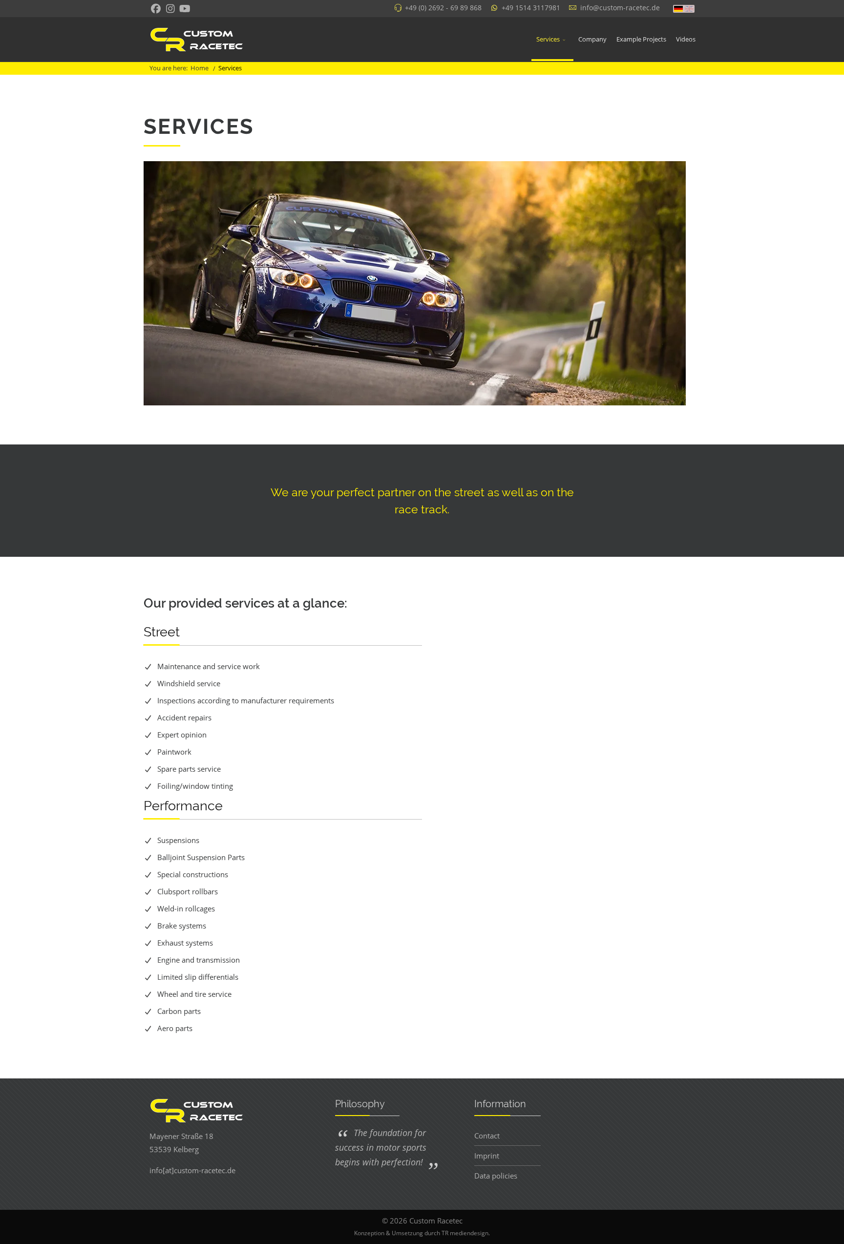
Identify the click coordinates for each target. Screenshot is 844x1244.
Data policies (495, 1176)
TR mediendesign (465, 1233)
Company (592, 39)
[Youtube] (185, 9)
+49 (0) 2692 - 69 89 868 (443, 7)
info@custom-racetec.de (620, 7)
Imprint (486, 1155)
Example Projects (641, 39)
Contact (487, 1135)
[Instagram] (170, 8)
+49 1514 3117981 (531, 7)
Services (548, 39)
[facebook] (155, 9)
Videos (686, 39)
